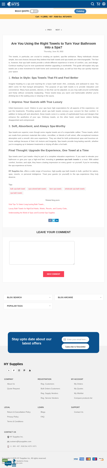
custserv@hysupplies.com (20, 441)
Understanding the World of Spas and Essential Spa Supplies (32, 213)
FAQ (42, 417)
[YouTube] (29, 370)
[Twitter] (8, 370)
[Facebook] (14, 370)
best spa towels (55, 189)
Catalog (80, 11)
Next (58, 30)
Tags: (11, 185)
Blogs (43, 412)
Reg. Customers (47, 384)
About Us (11, 384)
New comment (53, 274)
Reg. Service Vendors (50, 398)
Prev (49, 30)
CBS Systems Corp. (20, 461)
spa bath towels (16, 193)
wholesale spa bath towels (75, 189)
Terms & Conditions (15, 421)
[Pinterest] (24, 370)
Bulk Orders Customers (50, 389)
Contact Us (78, 412)
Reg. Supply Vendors (49, 393)
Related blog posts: (53, 200)
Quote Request (13, 389)
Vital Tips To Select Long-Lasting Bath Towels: (26, 204)
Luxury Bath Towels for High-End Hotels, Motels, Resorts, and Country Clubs (38, 209)
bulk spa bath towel (17, 189)
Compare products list (83, 398)
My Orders (78, 384)
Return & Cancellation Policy (19, 412)
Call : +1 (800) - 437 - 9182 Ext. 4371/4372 (53, 17)
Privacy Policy (13, 417)
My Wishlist (78, 393)
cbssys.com (17, 463)
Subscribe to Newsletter (75, 347)
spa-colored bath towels (37, 189)
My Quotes (78, 389)
